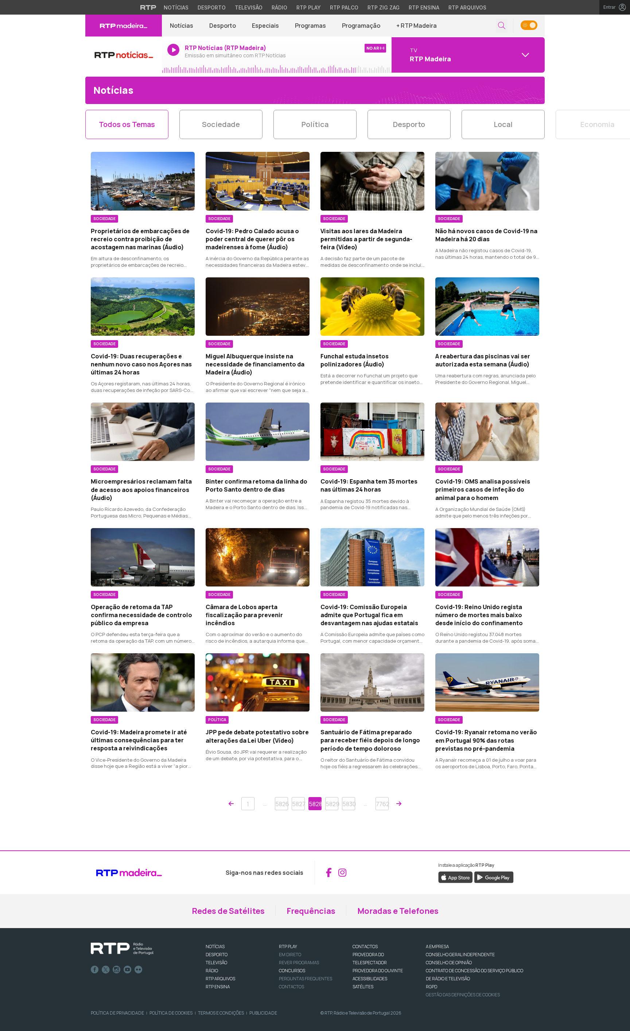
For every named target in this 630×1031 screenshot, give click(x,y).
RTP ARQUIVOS (220, 979)
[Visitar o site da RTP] (148, 7)
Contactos (291, 987)
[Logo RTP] (122, 949)
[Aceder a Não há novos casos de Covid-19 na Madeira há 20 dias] (487, 181)
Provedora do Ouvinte (378, 970)
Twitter (106, 970)
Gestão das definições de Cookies (463, 995)
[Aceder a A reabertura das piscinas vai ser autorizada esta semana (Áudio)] (487, 306)
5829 (332, 804)
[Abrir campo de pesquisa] (502, 26)
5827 (298, 804)
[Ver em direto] (123, 54)
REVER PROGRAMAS (299, 962)
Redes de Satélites (228, 910)
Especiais (265, 26)
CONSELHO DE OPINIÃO (449, 962)
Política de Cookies (170, 1013)
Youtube (128, 970)
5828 (315, 804)
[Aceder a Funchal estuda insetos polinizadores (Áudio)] (372, 306)
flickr (139, 970)
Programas (310, 26)
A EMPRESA (437, 946)
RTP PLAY (288, 946)
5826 (281, 804)
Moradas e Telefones (398, 910)
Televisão (248, 7)
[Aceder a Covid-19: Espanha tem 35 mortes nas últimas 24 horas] (372, 432)
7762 (382, 804)
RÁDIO (212, 970)
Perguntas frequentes (305, 979)
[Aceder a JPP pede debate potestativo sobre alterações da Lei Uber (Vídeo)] (258, 682)
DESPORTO (217, 954)
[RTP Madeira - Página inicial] (123, 25)
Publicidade (263, 1013)
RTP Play (308, 7)
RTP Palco (344, 7)
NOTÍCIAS (215, 946)
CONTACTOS (365, 946)
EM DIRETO (290, 954)
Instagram (117, 970)
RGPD (431, 987)
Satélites (363, 987)
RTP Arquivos (467, 7)
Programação (361, 26)
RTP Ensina (424, 7)
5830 (348, 804)
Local (503, 124)
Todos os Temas (127, 124)
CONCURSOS (292, 970)
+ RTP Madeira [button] (416, 26)
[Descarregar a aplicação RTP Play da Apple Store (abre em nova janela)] (455, 877)
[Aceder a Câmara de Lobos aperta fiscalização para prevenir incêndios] (258, 557)
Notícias (176, 7)
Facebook (95, 970)
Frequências (311, 910)
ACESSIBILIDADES (370, 979)
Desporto (212, 7)
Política (315, 124)
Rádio (279, 7)
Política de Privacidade (117, 1013)
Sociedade (221, 124)
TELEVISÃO (216, 962)
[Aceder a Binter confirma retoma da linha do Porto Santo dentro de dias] (258, 432)
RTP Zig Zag (384, 7)
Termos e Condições (221, 1013)
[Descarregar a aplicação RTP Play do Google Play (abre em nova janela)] (494, 877)
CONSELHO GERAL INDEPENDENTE (460, 954)
